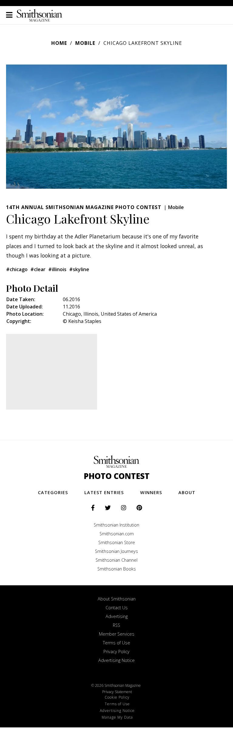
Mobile (85, 43)
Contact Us (117, 607)
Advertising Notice (116, 660)
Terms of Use (116, 643)
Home (59, 43)
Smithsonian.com (117, 534)
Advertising (117, 616)
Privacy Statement (117, 691)
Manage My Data (117, 717)
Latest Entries (104, 492)
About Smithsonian (117, 599)
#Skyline (79, 269)
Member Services (116, 634)
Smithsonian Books (116, 569)
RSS (116, 625)
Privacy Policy (116, 651)
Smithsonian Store (116, 542)
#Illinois (57, 269)
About (186, 492)
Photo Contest (117, 476)
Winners (151, 492)
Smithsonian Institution (116, 525)
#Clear (38, 269)
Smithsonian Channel (116, 560)
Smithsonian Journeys (116, 551)
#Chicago (17, 269)
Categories (53, 492)
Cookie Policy (117, 697)
